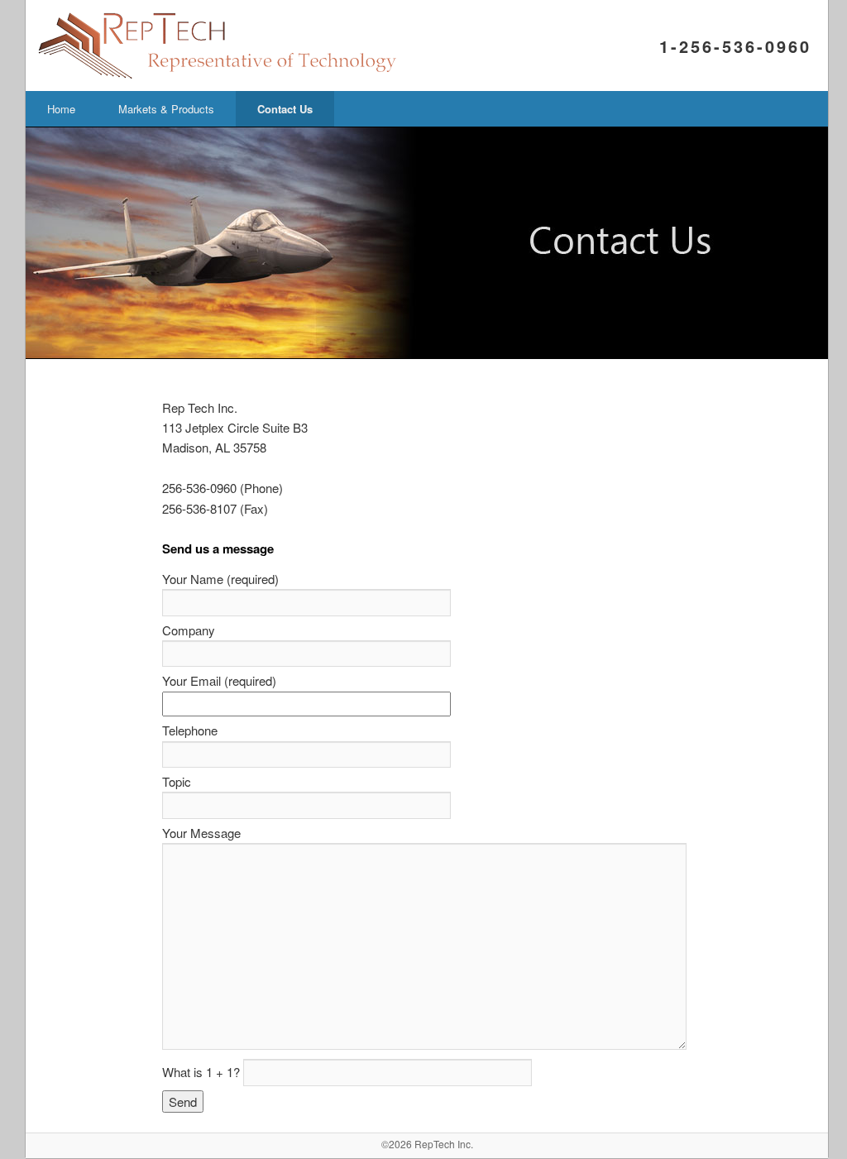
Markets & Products (166, 109)
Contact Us (285, 109)
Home (61, 109)
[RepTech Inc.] (267, 73)
